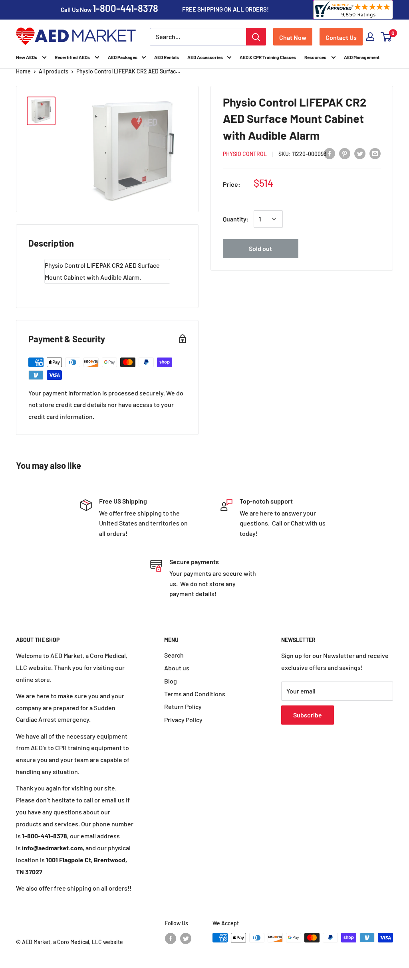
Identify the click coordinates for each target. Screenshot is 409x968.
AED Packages (122, 57)
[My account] (370, 36)
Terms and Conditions (194, 693)
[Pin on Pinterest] (344, 153)
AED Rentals (166, 57)
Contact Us (341, 37)
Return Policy (183, 706)
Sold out (260, 248)
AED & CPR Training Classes (268, 57)
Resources (315, 57)
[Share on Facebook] (329, 153)
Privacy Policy (183, 719)
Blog (170, 681)
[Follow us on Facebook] (170, 938)
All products (53, 71)
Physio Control (245, 153)
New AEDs (27, 57)
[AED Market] (76, 37)
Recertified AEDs (73, 57)
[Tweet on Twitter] (359, 153)
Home (23, 71)
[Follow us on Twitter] (185, 938)
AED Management (361, 57)
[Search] (256, 36)
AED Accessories (205, 57)
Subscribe (307, 715)
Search (174, 655)
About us (176, 668)
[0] (386, 36)
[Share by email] (375, 153)
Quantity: (236, 219)
